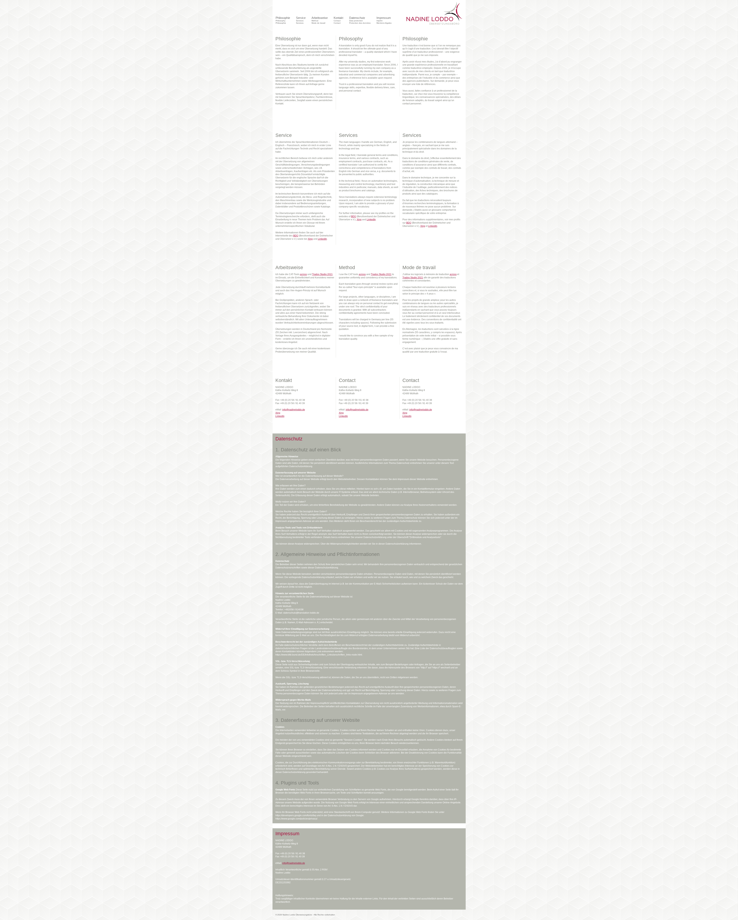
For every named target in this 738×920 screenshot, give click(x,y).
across (303, 274)
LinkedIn (322, 239)
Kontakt (338, 20)
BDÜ (295, 235)
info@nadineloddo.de (293, 409)
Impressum (383, 20)
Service (301, 20)
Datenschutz (360, 20)
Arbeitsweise (320, 20)
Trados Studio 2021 (322, 274)
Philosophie (283, 20)
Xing (310, 239)
